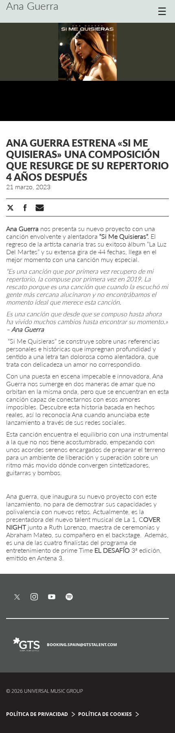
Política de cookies (105, 714)
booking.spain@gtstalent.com (82, 644)
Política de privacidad (37, 714)
